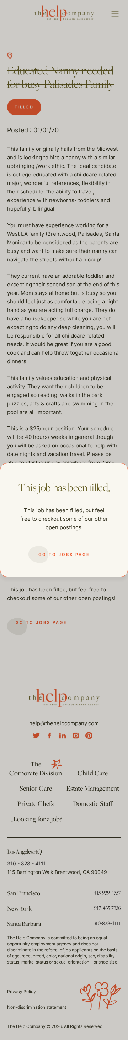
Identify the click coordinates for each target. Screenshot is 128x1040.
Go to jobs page (64, 554)
